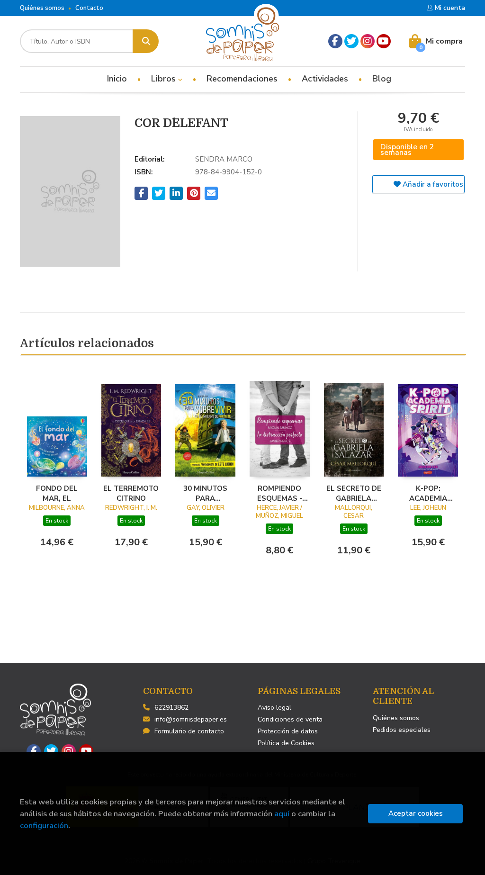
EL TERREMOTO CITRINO (131, 493)
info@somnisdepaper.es (190, 719)
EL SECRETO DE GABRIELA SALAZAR (353, 493)
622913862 (171, 707)
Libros (164, 78)
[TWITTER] (351, 41)
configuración (44, 825)
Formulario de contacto (189, 731)
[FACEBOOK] (335, 41)
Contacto (89, 8)
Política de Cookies (286, 743)
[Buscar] (146, 41)
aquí (281, 813)
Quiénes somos (42, 8)
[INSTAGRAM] (367, 41)
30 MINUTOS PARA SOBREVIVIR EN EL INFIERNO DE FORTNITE (205, 493)
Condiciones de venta (290, 719)
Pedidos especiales (402, 729)
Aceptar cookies (415, 813)
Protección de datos (288, 731)
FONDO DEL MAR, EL (57, 493)
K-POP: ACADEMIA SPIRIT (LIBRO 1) (428, 493)
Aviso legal (274, 707)
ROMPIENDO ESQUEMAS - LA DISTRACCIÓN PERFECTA (279, 493)
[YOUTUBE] (384, 41)
